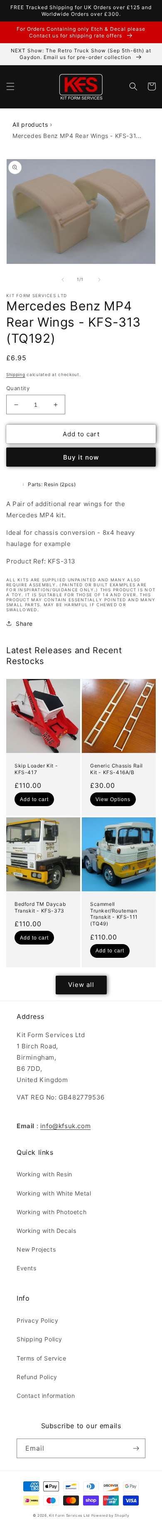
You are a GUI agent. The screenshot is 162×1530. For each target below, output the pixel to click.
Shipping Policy (39, 1339)
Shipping (15, 374)
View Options (113, 799)
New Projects (36, 1249)
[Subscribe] (136, 1448)
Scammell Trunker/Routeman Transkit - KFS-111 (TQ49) (114, 914)
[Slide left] (63, 280)
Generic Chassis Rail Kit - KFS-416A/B (116, 769)
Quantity (17, 388)
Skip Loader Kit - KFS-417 (36, 769)
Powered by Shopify (110, 1515)
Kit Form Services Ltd (69, 1515)
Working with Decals (46, 1230)
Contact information (46, 1395)
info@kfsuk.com (65, 1126)
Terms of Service (41, 1358)
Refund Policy (37, 1376)
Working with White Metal (54, 1193)
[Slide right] (99, 280)
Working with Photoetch (51, 1211)
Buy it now (81, 457)
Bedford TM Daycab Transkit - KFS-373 (40, 907)
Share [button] (24, 623)
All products (30, 124)
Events (27, 1268)
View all (81, 985)
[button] (10, 86)
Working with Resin (44, 1174)
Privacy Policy (37, 1320)
